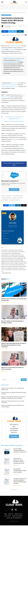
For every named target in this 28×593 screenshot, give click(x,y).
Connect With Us (14, 189)
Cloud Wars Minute (6, 15)
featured (14, 197)
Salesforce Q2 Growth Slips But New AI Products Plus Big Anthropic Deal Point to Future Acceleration (13, 345)
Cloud (3, 195)
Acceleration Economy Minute (9, 84)
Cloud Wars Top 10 (13, 86)
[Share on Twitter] (12, 31)
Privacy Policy (18, 513)
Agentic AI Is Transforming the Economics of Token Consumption (12, 368)
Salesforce (4, 86)
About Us (10, 513)
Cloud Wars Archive (17, 195)
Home (2, 12)
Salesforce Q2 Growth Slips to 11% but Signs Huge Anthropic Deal (14, 299)
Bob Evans (11, 49)
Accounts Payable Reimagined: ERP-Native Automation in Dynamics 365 (19, 450)
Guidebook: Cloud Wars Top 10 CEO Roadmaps (14, 121)
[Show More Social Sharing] (25, 31)
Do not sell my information (14, 517)
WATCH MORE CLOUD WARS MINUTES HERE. (14, 164)
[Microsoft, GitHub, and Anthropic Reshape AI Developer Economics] (14, 312)
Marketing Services (17, 515)
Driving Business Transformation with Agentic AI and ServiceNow (20, 470)
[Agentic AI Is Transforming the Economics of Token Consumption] (14, 358)
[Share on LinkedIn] (20, 31)
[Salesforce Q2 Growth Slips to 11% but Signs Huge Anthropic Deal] (14, 290)
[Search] (26, 2)
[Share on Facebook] (5, 31)
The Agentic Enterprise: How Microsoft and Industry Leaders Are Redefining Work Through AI (19, 481)
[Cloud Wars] (14, 2)
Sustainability (5, 200)
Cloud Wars (9, 195)
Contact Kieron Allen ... (6, 273)
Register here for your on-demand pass (13, 58)
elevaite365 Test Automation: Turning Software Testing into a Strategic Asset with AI (18, 461)
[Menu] (2, 2)
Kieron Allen (8, 26)
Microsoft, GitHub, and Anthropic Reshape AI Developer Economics (12, 322)
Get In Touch (7, 515)
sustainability (15, 139)
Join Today (14, 436)
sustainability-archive (14, 200)
